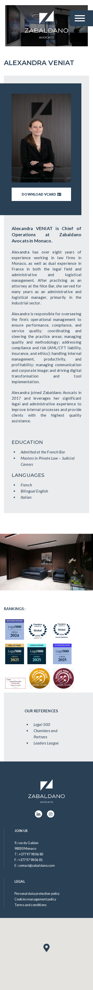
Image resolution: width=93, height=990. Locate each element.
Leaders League (46, 743)
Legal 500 (42, 724)
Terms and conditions (30, 905)
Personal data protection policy (37, 893)
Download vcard (39, 194)
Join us (21, 831)
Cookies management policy (35, 899)
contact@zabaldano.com (36, 865)
